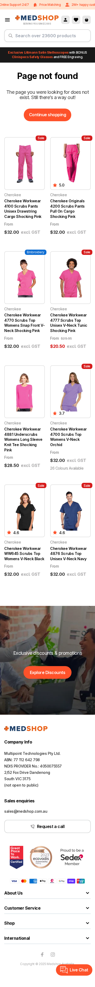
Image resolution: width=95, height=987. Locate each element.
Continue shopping (47, 114)
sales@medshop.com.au (26, 811)
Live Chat (79, 969)
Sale (41, 138)
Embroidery (35, 252)
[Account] (65, 19)
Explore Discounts (47, 672)
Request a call (50, 826)
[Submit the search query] (10, 38)
